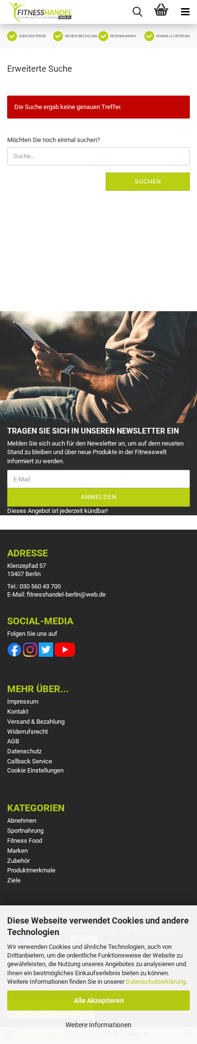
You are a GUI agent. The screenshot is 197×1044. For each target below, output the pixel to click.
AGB (13, 741)
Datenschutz (24, 751)
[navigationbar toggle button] (185, 12)
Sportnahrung (25, 830)
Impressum (22, 701)
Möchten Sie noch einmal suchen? (53, 139)
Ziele (14, 880)
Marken (17, 850)
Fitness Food (24, 840)
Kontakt (17, 711)
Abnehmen (21, 820)
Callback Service (29, 761)
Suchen (148, 181)
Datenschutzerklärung (156, 981)
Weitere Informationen (98, 1025)
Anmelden (99, 496)
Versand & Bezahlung (36, 721)
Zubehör (18, 860)
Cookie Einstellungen (35, 770)
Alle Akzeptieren (99, 1000)
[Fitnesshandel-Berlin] (36, 12)
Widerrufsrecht (27, 731)
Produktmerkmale (31, 870)
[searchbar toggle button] (137, 12)
